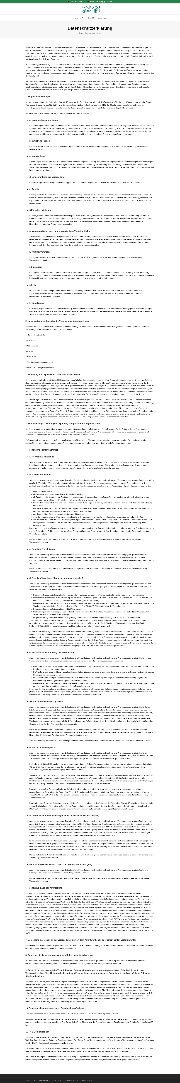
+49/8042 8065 (76, 2)
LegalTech (54, 1019)
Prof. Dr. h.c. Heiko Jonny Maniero (75, 1022)
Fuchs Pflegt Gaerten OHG (42, 1080)
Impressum (87, 1080)
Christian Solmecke (137, 1022)
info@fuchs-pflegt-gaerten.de (101, 2)
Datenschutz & (77, 1080)
